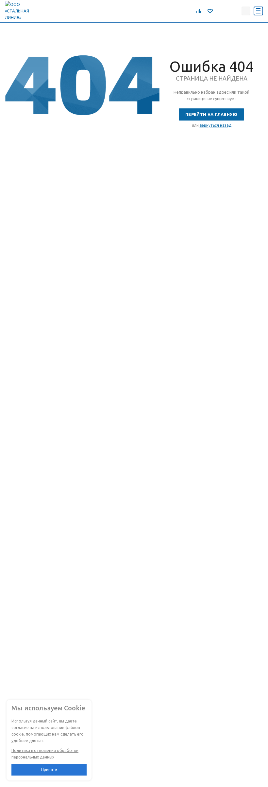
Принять (49, 769)
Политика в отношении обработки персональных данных (44, 753)
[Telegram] (220, 11)
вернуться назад (215, 125)
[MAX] (234, 11)
